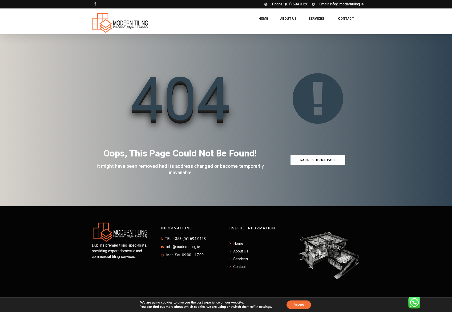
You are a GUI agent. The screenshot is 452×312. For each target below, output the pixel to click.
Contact (345, 18)
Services (316, 18)
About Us (288, 18)
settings (265, 307)
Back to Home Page (318, 160)
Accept (299, 304)
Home (263, 18)
